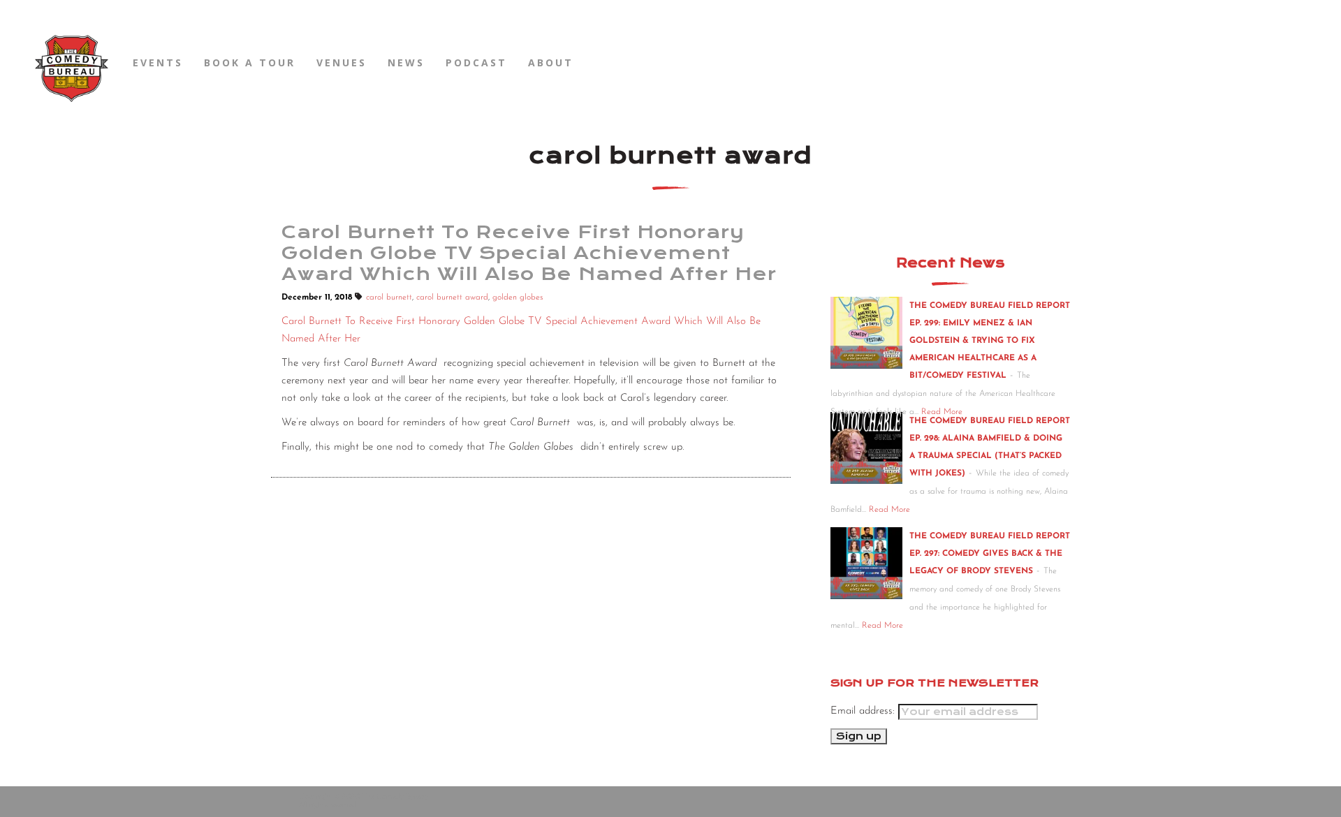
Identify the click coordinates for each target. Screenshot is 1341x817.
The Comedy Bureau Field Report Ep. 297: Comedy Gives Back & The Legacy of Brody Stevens (989, 553)
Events (158, 62)
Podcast (476, 62)
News (406, 62)
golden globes (517, 297)
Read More (889, 510)
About (550, 62)
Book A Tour (249, 62)
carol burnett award (452, 297)
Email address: (864, 711)
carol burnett (389, 297)
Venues (341, 62)
